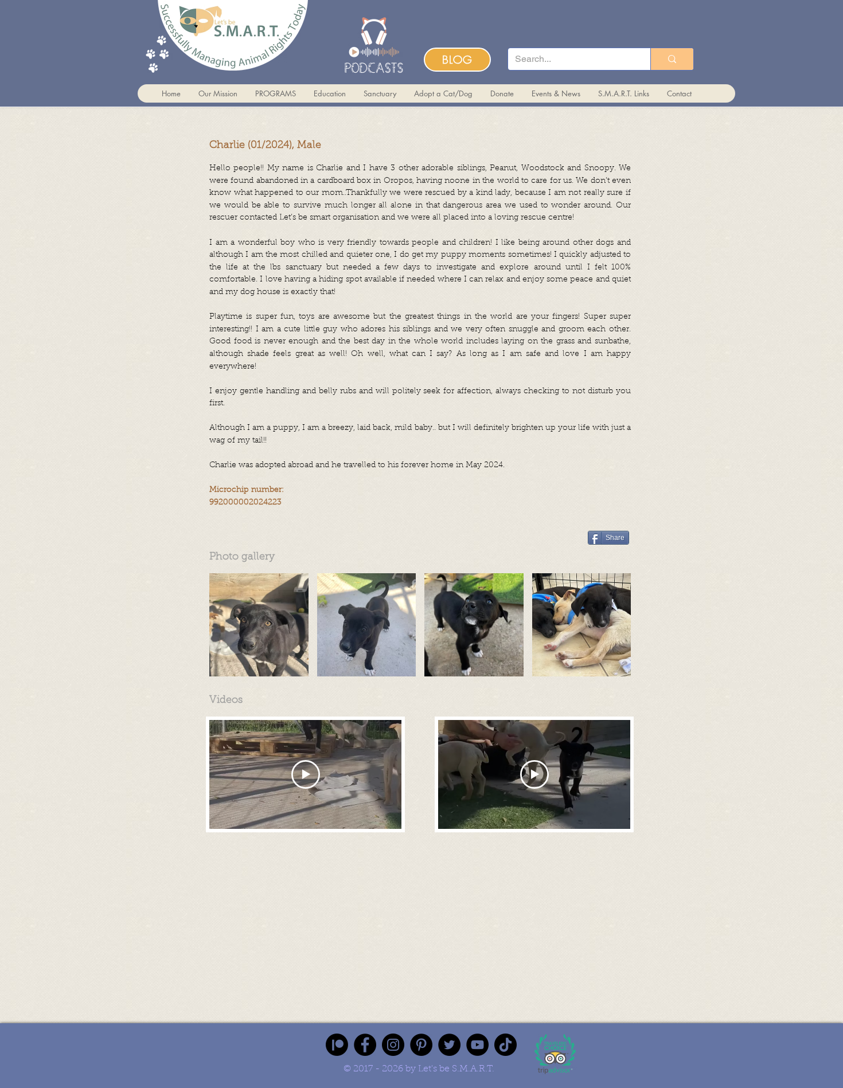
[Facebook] (365, 1045)
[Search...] (671, 59)
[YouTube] (477, 1045)
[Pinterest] (421, 1045)
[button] (259, 624)
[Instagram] (393, 1045)
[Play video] (305, 774)
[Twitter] (449, 1045)
